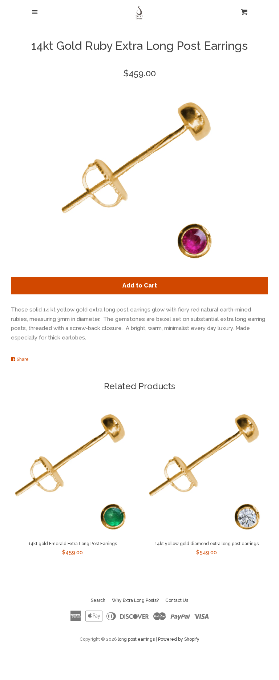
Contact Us (176, 600)
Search (98, 600)
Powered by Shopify (178, 639)
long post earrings (136, 639)
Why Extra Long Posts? (135, 600)
